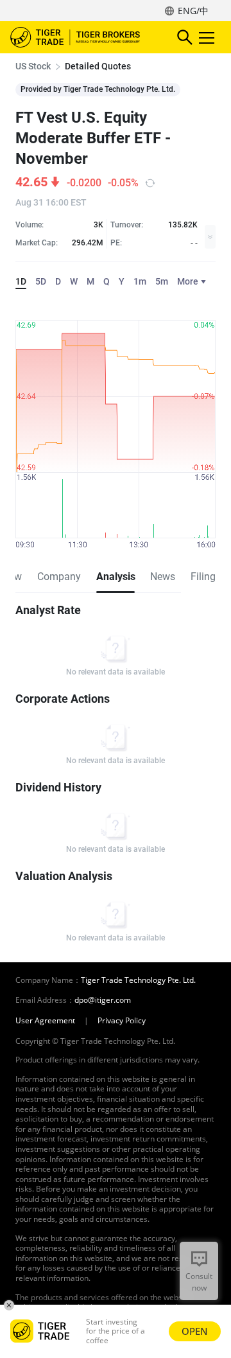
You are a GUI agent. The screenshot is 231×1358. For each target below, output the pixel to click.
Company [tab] (59, 576)
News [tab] (162, 576)
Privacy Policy (122, 1021)
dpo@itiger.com (102, 1000)
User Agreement (45, 1021)
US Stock (33, 66)
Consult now (198, 1282)
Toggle (208, 37)
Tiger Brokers (84, 37)
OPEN (195, 1331)
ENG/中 (193, 10)
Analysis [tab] (115, 576)
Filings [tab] (206, 576)
